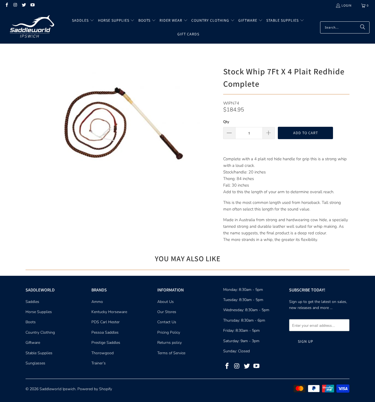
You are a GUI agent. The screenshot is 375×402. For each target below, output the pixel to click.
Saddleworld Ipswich (57, 389)
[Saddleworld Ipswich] (30, 27)
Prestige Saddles (105, 342)
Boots (31, 322)
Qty (226, 121)
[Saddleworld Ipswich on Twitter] (23, 5)
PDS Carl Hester (105, 322)
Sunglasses (35, 363)
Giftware (33, 342)
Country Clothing (40, 332)
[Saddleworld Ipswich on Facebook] (6, 5)
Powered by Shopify (94, 389)
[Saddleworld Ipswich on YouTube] (32, 5)
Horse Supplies (39, 311)
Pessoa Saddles (105, 332)
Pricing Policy (168, 332)
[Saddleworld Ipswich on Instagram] (15, 5)
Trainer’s (98, 363)
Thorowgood (102, 353)
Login (347, 5)
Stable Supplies (39, 353)
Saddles (32, 301)
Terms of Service (171, 353)
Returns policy (169, 342)
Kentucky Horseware (109, 311)
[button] (83, 20)
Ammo (97, 301)
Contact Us (166, 322)
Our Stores (166, 311)
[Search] (363, 27)
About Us (165, 301)
